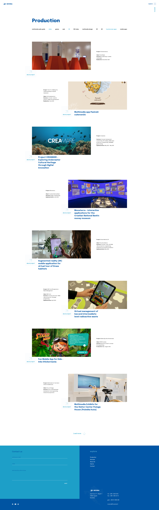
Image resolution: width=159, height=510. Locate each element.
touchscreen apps (111, 29)
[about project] (61, 56)
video (50, 29)
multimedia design (87, 29)
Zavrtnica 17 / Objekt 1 (96, 493)
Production (93, 457)
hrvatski (155, 9)
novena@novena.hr (112, 504)
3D (69, 29)
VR (97, 29)
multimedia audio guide (38, 29)
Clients (92, 464)
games (57, 29)
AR (102, 29)
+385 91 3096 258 (114, 500)
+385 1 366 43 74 (114, 495)
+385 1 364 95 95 (114, 493)
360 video (76, 29)
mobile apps (123, 29)
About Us (92, 461)
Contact (92, 466)
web (64, 29)
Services (92, 459)
